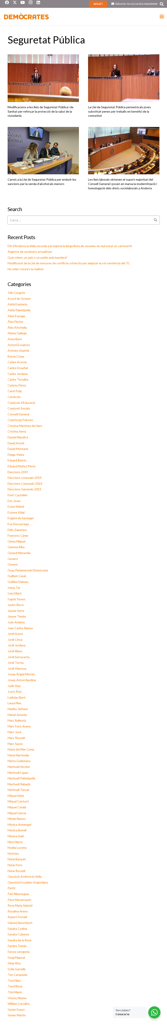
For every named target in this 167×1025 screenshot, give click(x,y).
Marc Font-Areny (19, 726)
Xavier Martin (17, 1015)
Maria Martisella (18, 755)
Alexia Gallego (17, 333)
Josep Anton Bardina (22, 680)
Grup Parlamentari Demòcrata (28, 570)
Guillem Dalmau (18, 582)
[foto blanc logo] (26, 16)
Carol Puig (15, 391)
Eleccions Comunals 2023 (25, 483)
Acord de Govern (19, 298)
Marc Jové (14, 732)
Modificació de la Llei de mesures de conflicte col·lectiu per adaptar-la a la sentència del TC (69, 263)
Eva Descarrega (18, 524)
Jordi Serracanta (19, 657)
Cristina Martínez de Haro (25, 426)
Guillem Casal (17, 576)
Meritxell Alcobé (19, 767)
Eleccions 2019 (18, 472)
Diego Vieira (16, 454)
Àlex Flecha (15, 321)
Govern (13, 559)
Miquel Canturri (18, 801)
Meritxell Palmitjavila (21, 778)
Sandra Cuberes (18, 934)
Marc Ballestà (17, 720)
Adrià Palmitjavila (19, 310)
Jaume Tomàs (17, 616)
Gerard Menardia (19, 553)
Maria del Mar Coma (21, 749)
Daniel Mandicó (18, 437)
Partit (11, 888)
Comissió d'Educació (21, 402)
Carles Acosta (17, 362)
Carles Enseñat (18, 368)
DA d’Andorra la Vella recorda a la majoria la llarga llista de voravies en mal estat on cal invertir (70, 246)
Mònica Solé (16, 836)
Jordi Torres (16, 662)
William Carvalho (19, 1003)
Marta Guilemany (19, 761)
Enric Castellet (18, 495)
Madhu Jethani (18, 709)
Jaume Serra (16, 610)
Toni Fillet (14, 980)
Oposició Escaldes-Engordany (28, 882)
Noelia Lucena (17, 847)
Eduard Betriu (17, 460)
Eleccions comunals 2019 (25, 477)
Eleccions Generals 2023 (24, 489)
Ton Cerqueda (17, 975)
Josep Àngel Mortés (21, 674)
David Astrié (16, 443)
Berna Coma (16, 356)
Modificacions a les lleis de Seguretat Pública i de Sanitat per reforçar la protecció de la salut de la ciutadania (40, 111)
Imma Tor (14, 587)
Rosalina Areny (18, 911)
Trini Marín (15, 992)
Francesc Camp (18, 535)
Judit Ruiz (14, 686)
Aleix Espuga (16, 316)
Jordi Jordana (16, 645)
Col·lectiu (14, 397)
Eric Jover (14, 501)
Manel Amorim (17, 715)
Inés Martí (15, 593)
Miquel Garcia (17, 813)
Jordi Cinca (15, 639)
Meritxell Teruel (18, 790)
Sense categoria (19, 951)
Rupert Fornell (17, 917)
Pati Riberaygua (18, 894)
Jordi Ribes (15, 651)
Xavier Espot (16, 1009)
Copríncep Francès (20, 420)
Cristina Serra (17, 431)
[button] (162, 4)
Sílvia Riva (14, 963)
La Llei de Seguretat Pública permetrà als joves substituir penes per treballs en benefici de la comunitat (119, 111)
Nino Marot (15, 842)
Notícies (13, 853)
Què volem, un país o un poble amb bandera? (37, 257)
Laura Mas (14, 703)
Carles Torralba (18, 379)
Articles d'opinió (18, 350)
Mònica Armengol (19, 824)
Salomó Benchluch (20, 923)
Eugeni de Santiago (21, 518)
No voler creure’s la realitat (26, 269)
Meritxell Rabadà (19, 784)
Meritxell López (18, 772)
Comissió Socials (19, 408)
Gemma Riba (16, 547)
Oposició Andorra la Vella (25, 876)
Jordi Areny (15, 634)
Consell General (18, 414)
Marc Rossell (16, 738)
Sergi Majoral (16, 957)
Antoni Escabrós (19, 345)
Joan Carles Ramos (20, 628)
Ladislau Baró (16, 697)
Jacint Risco (16, 605)
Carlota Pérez (17, 385)
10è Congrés (16, 293)
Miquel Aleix (16, 795)
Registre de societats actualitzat (30, 251)
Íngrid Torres (16, 599)
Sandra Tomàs (17, 946)
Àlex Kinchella (17, 327)
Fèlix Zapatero (17, 530)
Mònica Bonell (17, 830)
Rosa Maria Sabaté (20, 905)
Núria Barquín (17, 859)
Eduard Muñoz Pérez (21, 466)
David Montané (18, 449)
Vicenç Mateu (17, 998)
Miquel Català (17, 807)
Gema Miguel (16, 541)
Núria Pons (15, 865)
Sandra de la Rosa (19, 940)
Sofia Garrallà (16, 969)
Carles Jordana (18, 374)
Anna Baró (15, 339)
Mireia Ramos (17, 818)
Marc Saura (15, 743)
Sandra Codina (17, 928)
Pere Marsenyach (19, 900)
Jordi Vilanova (17, 668)
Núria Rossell (16, 871)
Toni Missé (15, 986)
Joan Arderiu (16, 622)
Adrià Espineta (17, 304)
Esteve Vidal (16, 512)
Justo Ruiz (15, 691)
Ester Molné (16, 506)
